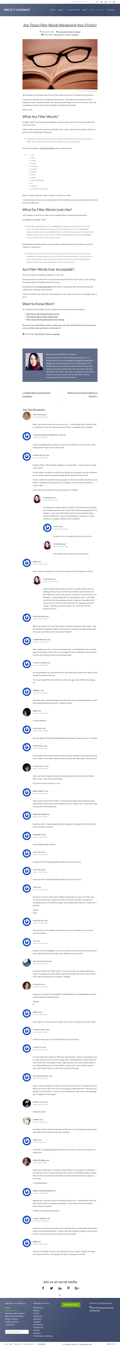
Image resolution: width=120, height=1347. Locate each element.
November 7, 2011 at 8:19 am (40, 1193)
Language (75, 35)
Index (11, 1344)
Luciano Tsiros (39, 1030)
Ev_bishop (37, 984)
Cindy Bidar (37, 414)
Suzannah (47, 498)
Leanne (36, 1119)
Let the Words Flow (47, 148)
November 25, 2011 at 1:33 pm (41, 1221)
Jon (34, 941)
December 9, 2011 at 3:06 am (40, 1244)
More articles (70, 1305)
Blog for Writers (11, 1319)
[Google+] (114, 2)
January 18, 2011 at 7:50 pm (60, 546)
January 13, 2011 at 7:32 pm (40, 564)
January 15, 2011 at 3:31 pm (40, 748)
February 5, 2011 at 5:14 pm (40, 1122)
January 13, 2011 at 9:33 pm (50, 581)
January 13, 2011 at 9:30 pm (50, 500)
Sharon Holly (39, 766)
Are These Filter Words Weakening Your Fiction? (60, 25)
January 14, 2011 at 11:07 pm (40, 730)
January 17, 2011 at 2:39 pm (40, 889)
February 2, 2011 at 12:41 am (40, 1104)
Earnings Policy (29, 1344)
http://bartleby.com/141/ (83, 536)
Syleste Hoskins (39, 663)
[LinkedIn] (106, 2)
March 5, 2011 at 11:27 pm (40, 1162)
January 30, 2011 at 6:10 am (40, 1078)
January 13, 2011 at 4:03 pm (40, 457)
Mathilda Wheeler (40, 1076)
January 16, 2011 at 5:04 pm (40, 793)
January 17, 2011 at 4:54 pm (40, 923)
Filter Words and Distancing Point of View (42, 314)
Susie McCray (38, 920)
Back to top (112, 1344)
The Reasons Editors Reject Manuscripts (42, 317)
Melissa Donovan (40, 961)
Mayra (56, 526)
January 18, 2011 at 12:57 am (40, 963)
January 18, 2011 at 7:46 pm (60, 529)
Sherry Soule (38, 1102)
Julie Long (37, 852)
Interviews (37, 1319)
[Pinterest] (110, 2)
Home (7, 1308)
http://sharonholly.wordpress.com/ (46, 783)
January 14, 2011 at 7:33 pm (40, 713)
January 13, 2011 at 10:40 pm (40, 642)
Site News (37, 1333)
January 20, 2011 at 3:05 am (40, 1032)
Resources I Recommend (14, 1313)
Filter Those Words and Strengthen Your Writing (45, 320)
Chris (35, 887)
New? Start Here (11, 1310)
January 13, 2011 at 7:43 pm (40, 619)
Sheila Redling (39, 616)
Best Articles (59, 35)
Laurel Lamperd (39, 1218)
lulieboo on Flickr (92, 91)
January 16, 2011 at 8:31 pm (40, 816)
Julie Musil (37, 728)
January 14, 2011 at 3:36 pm (40, 693)
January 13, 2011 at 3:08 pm (40, 417)
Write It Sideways (17, 9)
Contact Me (9, 1325)
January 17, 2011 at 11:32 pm (40, 943)
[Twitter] (101, 2)
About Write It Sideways (14, 1316)
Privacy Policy (18, 1344)
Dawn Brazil (38, 746)
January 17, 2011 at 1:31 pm (40, 854)
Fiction (67, 35)
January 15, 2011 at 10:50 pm (40, 768)
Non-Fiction (38, 1325)
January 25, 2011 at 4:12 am (40, 1049)
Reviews (36, 1330)
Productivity (38, 1327)
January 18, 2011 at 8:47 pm (40, 1014)
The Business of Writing (42, 1336)
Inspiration (37, 1316)
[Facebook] (97, 2)
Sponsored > (42, 1344)
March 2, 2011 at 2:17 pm (39, 1142)
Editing (36, 1310)
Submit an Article (12, 1322)
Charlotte (37, 1047)
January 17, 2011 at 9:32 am (40, 837)
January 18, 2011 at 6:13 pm (40, 987)
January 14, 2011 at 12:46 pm (40, 665)
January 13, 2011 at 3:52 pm (40, 437)
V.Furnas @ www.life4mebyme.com (47, 435)
